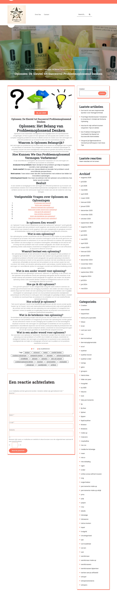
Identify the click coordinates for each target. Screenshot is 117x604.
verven (83, 548)
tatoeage (84, 515)
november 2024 (87, 264)
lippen (83, 416)
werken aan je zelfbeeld (89, 573)
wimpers (84, 585)
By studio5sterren (44, 349)
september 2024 (87, 272)
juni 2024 (84, 284)
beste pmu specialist (88, 318)
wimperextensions (87, 581)
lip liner (83, 408)
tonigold (84, 531)
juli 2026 (84, 182)
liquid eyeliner (86, 421)
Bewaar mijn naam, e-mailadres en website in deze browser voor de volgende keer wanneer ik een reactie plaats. (41, 440)
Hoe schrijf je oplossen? (42, 214)
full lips (83, 363)
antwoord (36, 352)
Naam (11, 415)
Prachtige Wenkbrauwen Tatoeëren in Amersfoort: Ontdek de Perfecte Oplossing (94, 119)
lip (82, 404)
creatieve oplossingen (19, 355)
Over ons (38, 14)
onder (83, 470)
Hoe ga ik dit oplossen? (42, 212)
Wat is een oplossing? (42, 205)
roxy (82, 507)
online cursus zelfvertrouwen (91, 474)
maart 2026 (85, 198)
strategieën (63, 362)
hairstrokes (85, 375)
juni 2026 (84, 186)
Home (27, 69)
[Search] (89, 14)
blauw (83, 322)
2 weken (84, 305)
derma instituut (86, 338)
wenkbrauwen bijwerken (90, 568)
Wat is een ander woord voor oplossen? (42, 218)
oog (82, 478)
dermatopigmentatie (88, 342)
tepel (83, 527)
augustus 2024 (86, 276)
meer (83, 453)
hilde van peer (86, 379)
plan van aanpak (56, 359)
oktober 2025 (86, 219)
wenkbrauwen (86, 564)
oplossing (44, 359)
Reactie (12, 393)
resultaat (40, 362)
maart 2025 (85, 247)
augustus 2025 (86, 227)
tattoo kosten (86, 523)
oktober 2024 (86, 268)
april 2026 (84, 194)
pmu (82, 494)
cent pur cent (86, 330)
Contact (46, 14)
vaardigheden (42, 365)
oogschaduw (85, 482)
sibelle (83, 511)
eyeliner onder (86, 359)
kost (82, 396)
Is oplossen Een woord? (42, 203)
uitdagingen (30, 365)
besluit (45, 352)
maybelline (85, 441)
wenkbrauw (85, 556)
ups (82, 540)
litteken (83, 425)
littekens (84, 429)
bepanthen (85, 314)
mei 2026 (84, 190)
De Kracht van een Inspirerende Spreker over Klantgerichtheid (92, 111)
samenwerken (51, 362)
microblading (85, 462)
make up (84, 433)
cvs (82, 334)
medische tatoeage (88, 449)
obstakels (50, 355)
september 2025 (87, 223)
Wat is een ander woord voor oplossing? (42, 210)
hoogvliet (84, 384)
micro (83, 457)
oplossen (35, 359)
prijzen (83, 503)
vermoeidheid (86, 544)
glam (83, 367)
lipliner (83, 412)
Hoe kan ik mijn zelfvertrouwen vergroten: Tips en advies (92, 126)
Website (12, 430)
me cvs (83, 445)
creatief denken (56, 352)
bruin (83, 326)
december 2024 (87, 260)
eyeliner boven (86, 355)
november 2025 (86, 215)
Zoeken (82, 89)
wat (82, 552)
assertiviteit (85, 310)
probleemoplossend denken (24, 362)
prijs (82, 499)
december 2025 (87, 210)
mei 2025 (84, 239)
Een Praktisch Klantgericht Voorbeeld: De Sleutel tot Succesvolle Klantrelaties (90, 134)
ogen (83, 466)
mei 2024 (84, 289)
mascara (84, 437)
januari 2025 (85, 256)
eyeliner (84, 351)
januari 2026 (85, 206)
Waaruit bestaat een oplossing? (42, 207)
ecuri (83, 347)
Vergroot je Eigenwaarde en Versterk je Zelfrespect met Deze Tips (93, 143)
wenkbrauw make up (88, 560)
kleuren (83, 392)
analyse (27, 352)
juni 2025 (84, 235)
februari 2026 (86, 202)
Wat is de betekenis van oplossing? (42, 216)
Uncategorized (37, 69)
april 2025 (84, 243)
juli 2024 (84, 280)
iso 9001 (83, 388)
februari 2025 (86, 252)
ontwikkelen (24, 359)
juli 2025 (84, 231)
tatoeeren (84, 519)
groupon (84, 371)
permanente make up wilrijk (91, 490)
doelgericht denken (36, 355)
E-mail (11, 422)
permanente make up (89, 486)
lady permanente (87, 400)
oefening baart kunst (63, 355)
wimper (83, 577)
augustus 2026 (86, 178)
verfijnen (53, 365)
